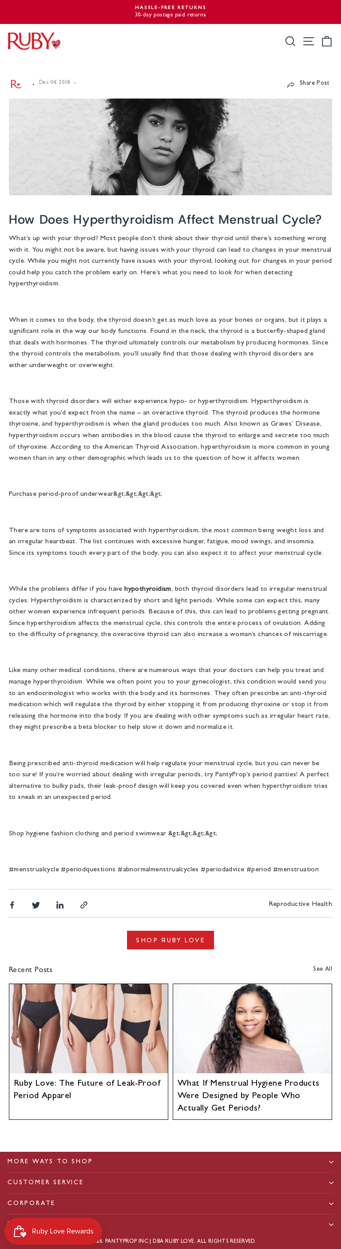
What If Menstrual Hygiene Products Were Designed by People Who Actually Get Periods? (249, 1096)
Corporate (32, 1204)
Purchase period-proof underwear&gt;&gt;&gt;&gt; (86, 494)
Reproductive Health (300, 904)
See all (322, 969)
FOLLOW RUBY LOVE (46, 1224)
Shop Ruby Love (170, 940)
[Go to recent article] (88, 1028)
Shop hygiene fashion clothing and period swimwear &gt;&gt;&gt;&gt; (113, 834)
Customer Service (46, 1183)
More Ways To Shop (50, 1162)
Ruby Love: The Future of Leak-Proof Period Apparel (87, 1090)
